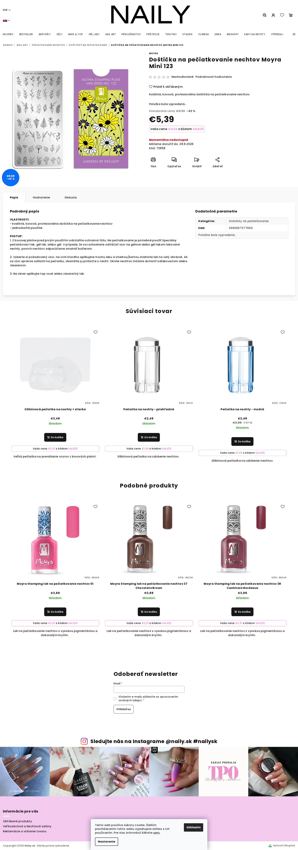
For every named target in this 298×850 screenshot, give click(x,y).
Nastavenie (106, 842)
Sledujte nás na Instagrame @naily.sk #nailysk (153, 741)
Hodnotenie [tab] (41, 197)
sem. (156, 833)
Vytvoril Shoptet (284, 845)
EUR (5, 10)
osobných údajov (130, 700)
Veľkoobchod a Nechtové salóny (27, 826)
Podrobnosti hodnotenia (214, 77)
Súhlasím (193, 827)
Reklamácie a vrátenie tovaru (24, 831)
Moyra (153, 53)
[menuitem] (8, 34)
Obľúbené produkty (17, 821)
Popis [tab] (14, 197)
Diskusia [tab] (71, 197)
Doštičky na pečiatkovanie (249, 221)
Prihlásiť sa (124, 709)
